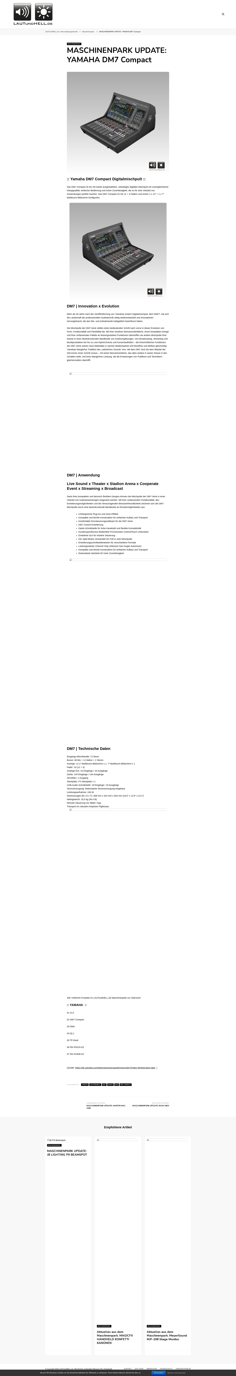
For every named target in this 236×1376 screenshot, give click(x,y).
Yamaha (85, 1084)
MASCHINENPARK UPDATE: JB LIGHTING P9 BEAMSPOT (67, 1153)
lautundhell (95, 1084)
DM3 (116, 1084)
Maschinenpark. (74, 44)
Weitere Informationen (176, 1373)
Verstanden (158, 1373)
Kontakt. (128, 1369)
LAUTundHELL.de (66, 1369)
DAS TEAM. (139, 1369)
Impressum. (152, 1369)
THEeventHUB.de (183, 1369)
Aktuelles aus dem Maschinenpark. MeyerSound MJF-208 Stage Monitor (167, 1335)
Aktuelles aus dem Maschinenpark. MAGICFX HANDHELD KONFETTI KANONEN (115, 1337)
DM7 (104, 1084)
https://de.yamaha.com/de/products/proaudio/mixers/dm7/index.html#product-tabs (115, 1068)
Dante (110, 1084)
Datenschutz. (166, 1369)
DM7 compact (125, 1084)
